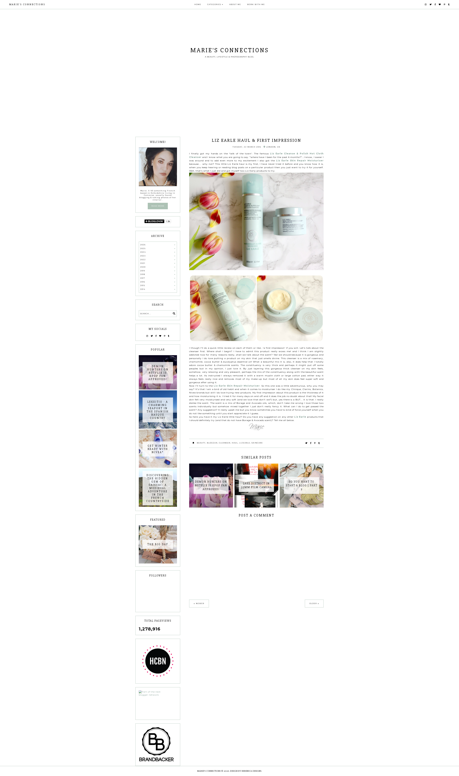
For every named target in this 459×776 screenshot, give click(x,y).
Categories (214, 4)
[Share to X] (306, 443)
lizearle (244, 443)
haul (235, 443)
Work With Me (256, 4)
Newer (200, 603)
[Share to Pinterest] (315, 443)
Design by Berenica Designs (245, 771)
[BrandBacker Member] (158, 745)
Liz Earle (300, 416)
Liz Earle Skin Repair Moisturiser (300, 160)
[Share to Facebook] (311, 443)
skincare (257, 443)
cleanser (224, 443)
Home (197, 4)
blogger (212, 443)
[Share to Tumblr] (319, 443)
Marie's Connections (27, 4)
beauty (201, 443)
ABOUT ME (235, 4)
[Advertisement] (229, 110)
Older (313, 603)
